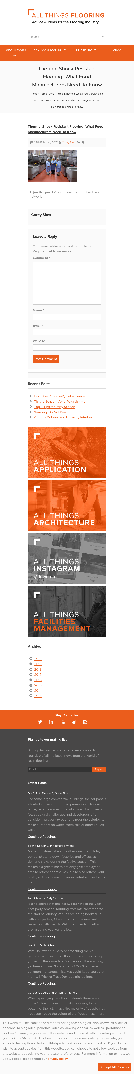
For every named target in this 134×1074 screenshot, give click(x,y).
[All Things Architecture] (67, 505)
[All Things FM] (67, 611)
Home (34, 93)
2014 (38, 691)
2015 (38, 685)
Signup (99, 769)
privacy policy (58, 1059)
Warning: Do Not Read (51, 412)
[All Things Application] (67, 452)
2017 (37, 675)
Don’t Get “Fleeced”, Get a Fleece (59, 396)
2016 (38, 680)
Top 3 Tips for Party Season (54, 407)
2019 (38, 664)
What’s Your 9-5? (16, 53)
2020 (38, 659)
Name (38, 310)
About (118, 49)
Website (39, 341)
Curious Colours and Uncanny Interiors (63, 417)
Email (38, 326)
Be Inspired (84, 49)
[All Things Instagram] (67, 558)
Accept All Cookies (114, 1067)
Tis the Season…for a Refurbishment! (61, 402)
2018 (38, 669)
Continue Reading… (42, 837)
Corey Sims (69, 142)
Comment (41, 258)
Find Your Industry (47, 49)
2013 (38, 696)
